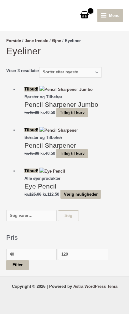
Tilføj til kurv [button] (72, 112)
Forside (13, 40)
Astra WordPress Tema (95, 286)
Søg (68, 215)
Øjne (56, 40)
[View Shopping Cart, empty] (84, 15)
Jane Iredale (36, 40)
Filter (18, 264)
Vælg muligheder (81, 194)
